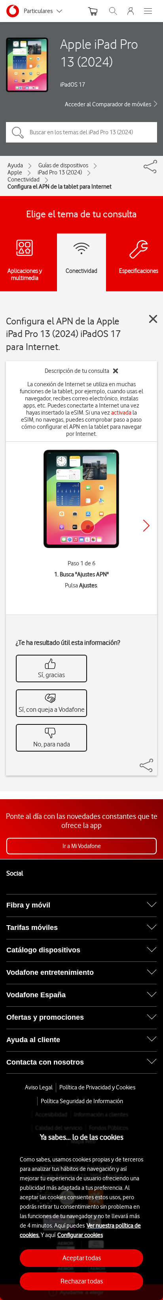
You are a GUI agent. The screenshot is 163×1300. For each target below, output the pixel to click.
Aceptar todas (82, 1258)
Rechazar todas (82, 1281)
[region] (81, 1205)
